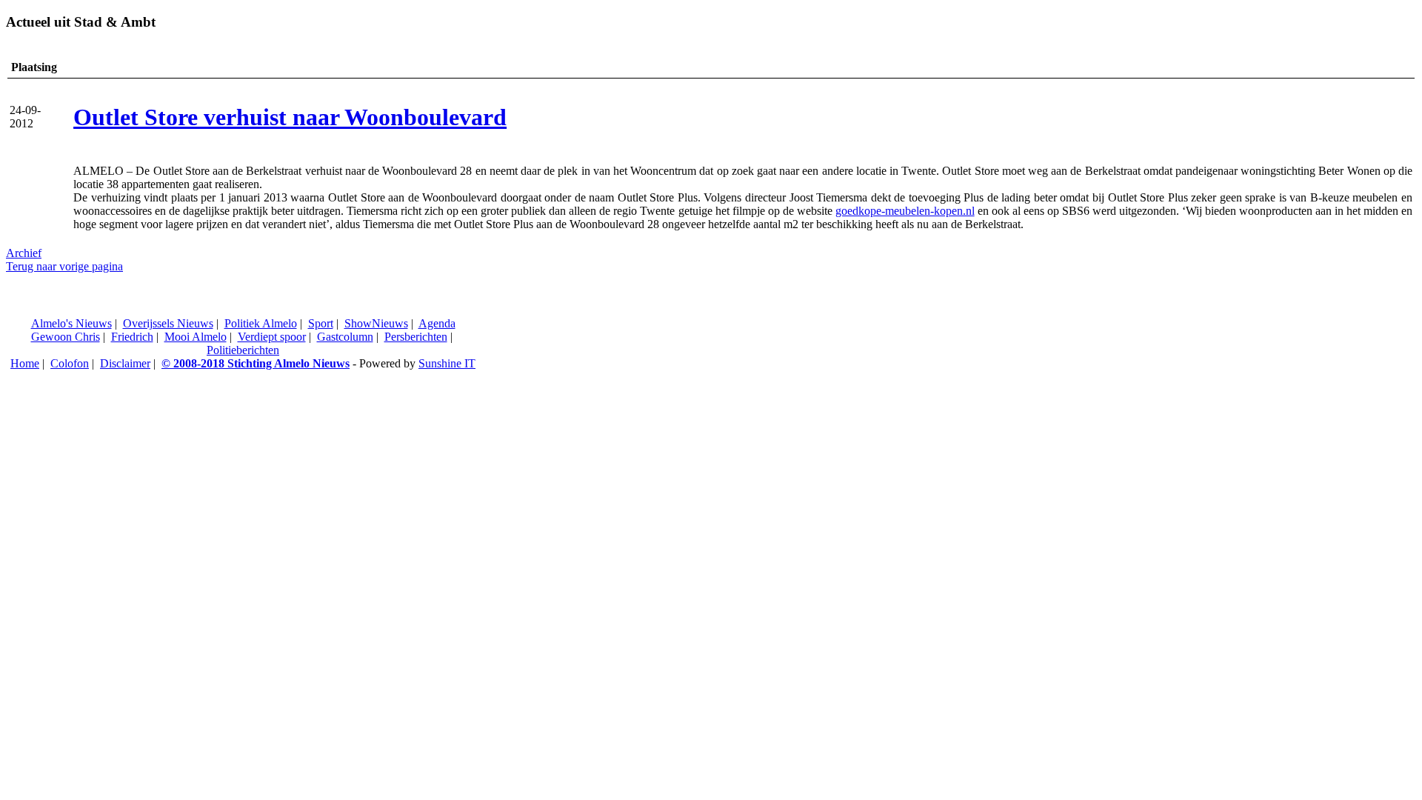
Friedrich (132, 336)
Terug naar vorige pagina (64, 266)
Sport (320, 323)
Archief (23, 253)
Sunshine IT (446, 363)
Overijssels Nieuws (168, 323)
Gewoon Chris (65, 336)
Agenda (436, 323)
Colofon (69, 363)
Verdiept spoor (272, 336)
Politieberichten (243, 350)
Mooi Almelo (195, 336)
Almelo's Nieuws (71, 323)
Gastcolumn (345, 336)
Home (24, 363)
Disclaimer (125, 363)
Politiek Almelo (260, 323)
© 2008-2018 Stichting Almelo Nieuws (255, 363)
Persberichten (415, 336)
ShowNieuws (376, 323)
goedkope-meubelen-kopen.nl (905, 210)
